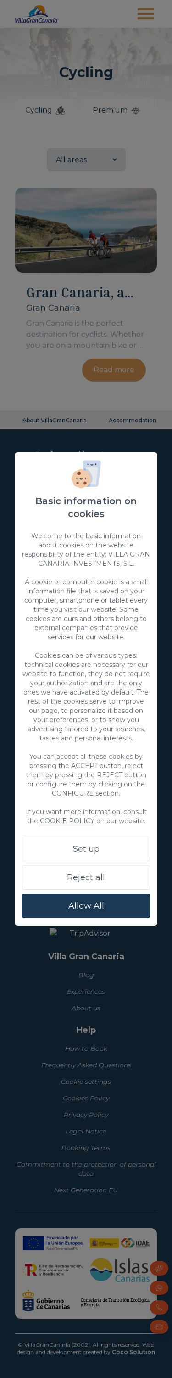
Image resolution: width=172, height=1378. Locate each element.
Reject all (86, 877)
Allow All (86, 906)
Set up (86, 849)
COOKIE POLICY (67, 821)
